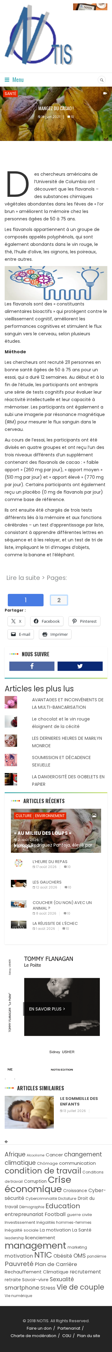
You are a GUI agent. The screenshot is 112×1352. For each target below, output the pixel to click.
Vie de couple (80, 1287)
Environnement (50, 815)
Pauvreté (19, 1263)
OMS (79, 1255)
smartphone (22, 1287)
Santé (10, 93)
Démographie (31, 1207)
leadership (14, 1238)
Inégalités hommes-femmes (63, 1222)
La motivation (55, 1230)
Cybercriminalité (41, 1198)
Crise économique (38, 1184)
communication (77, 1163)
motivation (19, 1255)
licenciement (40, 1237)
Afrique (15, 1154)
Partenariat (69, 1328)
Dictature (67, 1198)
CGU (66, 1336)
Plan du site (88, 1336)
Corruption (35, 1181)
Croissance (75, 1191)
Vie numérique (18, 1295)
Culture (24, 815)
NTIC (43, 1254)
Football (55, 1214)
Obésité (63, 1256)
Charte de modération (33, 1336)
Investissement (20, 1222)
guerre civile (79, 1214)
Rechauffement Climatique (36, 1271)
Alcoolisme (35, 1155)
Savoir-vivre (35, 1280)
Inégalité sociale (22, 1230)
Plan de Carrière (56, 1264)
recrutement (85, 1271)
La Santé (81, 1230)
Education (62, 1206)
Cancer (54, 1154)
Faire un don (39, 1328)
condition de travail (43, 1170)
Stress (47, 1288)
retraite (13, 1280)
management (35, 1245)
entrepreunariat (24, 1214)
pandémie (96, 1256)
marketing (77, 1247)
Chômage (47, 1163)
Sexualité (62, 1279)
